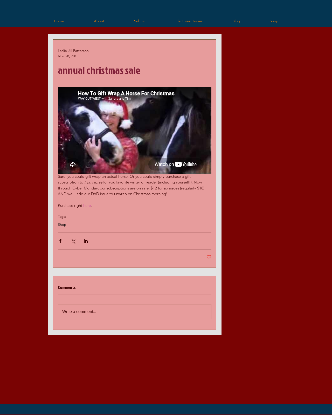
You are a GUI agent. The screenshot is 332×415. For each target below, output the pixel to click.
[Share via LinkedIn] (85, 241)
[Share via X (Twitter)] (73, 241)
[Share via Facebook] (60, 241)
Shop (62, 224)
